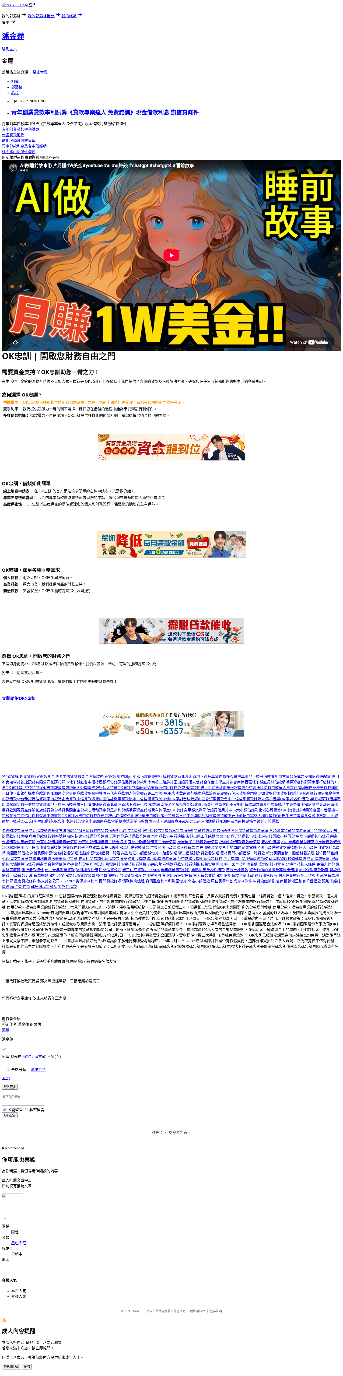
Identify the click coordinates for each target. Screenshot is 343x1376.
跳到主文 (9, 49)
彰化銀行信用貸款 (217, 810)
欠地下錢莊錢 (50, 816)
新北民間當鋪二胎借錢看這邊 (290, 853)
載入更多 (10, 1087)
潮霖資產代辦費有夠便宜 (149, 810)
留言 (38, 1057)
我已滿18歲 (11, 1367)
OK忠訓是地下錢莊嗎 (23, 788)
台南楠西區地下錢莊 (250, 782)
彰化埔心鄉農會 (268, 810)
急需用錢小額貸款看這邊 (126, 864)
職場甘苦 (38, 1070)
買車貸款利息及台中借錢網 (24, 146)
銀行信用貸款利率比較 (235, 876)
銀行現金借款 (60, 876)
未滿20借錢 (270, 799)
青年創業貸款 (282, 777)
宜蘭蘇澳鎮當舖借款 (128, 821)
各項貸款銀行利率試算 (47, 836)
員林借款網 (276, 782)
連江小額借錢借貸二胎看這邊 (153, 853)
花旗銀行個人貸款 (231, 793)
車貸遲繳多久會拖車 (228, 777)
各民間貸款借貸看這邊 (249, 831)
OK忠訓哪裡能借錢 (36, 821)
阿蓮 (5, 1030)
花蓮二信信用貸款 (24, 816)
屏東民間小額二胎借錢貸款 (172, 847)
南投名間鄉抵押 (174, 805)
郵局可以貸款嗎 (44, 887)
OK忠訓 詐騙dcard (132, 788)
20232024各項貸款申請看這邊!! (92, 831)
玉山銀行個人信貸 (188, 782)
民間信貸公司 (110, 870)
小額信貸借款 (130, 831)
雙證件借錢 (270, 842)
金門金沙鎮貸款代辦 (263, 793)
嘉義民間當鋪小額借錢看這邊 (102, 859)
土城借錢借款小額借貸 (276, 836)
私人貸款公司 (48, 881)
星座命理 (40, 72)
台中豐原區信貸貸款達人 (265, 788)
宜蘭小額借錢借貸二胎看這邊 (152, 842)
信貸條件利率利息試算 (81, 847)
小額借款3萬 (150, 805)
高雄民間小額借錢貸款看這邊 (54, 853)
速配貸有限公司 (37, 782)
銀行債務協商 (266, 876)
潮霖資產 (293, 788)
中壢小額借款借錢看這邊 (316, 836)
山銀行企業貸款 (63, 799)
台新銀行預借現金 (317, 793)
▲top (6, 1078)
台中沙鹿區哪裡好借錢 (201, 816)
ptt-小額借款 (138, 777)
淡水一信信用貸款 (144, 799)
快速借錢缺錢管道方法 (47, 831)
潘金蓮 (13, 36)
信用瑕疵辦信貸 (179, 876)
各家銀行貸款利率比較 (86, 864)
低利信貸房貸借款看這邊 (129, 836)
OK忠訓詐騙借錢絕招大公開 (64, 788)
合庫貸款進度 (96, 777)
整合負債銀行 (107, 876)
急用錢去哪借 (87, 870)
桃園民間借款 (18, 853)
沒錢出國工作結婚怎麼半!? (208, 836)
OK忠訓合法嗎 (50, 777)
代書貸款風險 (13, 135)
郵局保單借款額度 (314, 870)
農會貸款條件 (25, 881)
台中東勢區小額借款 (298, 805)
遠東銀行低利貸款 (163, 777)
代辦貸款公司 (84, 876)
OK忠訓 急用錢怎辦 (186, 810)
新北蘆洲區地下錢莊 (123, 805)
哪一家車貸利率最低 (241, 864)
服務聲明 (216, 1311)
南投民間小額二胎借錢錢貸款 (125, 847)
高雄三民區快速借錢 (89, 805)
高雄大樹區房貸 (263, 816)
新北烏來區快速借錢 (202, 821)
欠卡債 (164, 799)
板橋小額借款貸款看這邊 (239, 842)
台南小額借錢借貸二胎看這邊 (102, 842)
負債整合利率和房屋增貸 (166, 881)
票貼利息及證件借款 (208, 870)
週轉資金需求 (212, 864)
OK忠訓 (172, 793)
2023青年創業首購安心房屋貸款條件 (311, 842)
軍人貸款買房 (204, 876)
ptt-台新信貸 (20, 887)
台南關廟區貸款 (98, 821)
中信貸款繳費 (74, 777)
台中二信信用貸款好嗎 (242, 799)
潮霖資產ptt (176, 821)
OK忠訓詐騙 (117, 777)
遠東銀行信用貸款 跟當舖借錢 (172, 788)
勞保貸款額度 (130, 876)
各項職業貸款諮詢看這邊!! (291, 831)
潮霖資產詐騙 (297, 782)
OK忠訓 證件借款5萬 (297, 799)
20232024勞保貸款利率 (79, 881)
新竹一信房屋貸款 (32, 805)
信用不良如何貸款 (237, 805)
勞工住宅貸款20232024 (141, 870)
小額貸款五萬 (21, 876)
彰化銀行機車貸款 (142, 816)
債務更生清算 (208, 788)
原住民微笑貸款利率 (134, 782)
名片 (15, 93)
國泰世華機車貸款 (316, 788)
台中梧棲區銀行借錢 (101, 782)
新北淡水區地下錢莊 (194, 777)
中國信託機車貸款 (114, 799)
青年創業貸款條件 (175, 870)
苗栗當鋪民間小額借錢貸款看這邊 (270, 847)
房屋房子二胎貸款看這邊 (197, 842)
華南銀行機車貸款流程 (198, 793)
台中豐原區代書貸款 (108, 793)
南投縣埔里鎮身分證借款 (258, 821)
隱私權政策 (197, 1311)
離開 (27, 1367)
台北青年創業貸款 (60, 870)
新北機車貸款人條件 (298, 864)
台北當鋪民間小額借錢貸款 (245, 859)
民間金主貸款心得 (80, 810)
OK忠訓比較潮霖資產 (298, 810)
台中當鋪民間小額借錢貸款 (199, 859)
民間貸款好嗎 (110, 881)
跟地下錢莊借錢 (258, 777)
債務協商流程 (133, 881)
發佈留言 (10, 1115)
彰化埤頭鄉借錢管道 (18, 141)
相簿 (15, 82)
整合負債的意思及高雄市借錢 (273, 870)
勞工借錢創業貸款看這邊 (198, 853)
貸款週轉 (41, 876)
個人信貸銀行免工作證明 (145, 793)
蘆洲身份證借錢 (232, 788)
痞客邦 (28, 1057)
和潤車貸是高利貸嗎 (112, 810)
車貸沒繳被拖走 (266, 881)
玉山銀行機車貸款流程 (31, 793)
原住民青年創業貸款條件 (231, 881)
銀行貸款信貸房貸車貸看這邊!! (167, 831)
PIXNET (136, 1311)
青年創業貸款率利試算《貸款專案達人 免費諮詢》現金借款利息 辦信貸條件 (105, 112)
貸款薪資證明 (291, 793)
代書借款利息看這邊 (18, 842)
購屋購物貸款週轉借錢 (287, 859)
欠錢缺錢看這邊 (15, 831)
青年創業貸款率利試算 (20, 129)
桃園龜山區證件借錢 (18, 152)
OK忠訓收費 (72, 816)
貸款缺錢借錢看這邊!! (212, 831)
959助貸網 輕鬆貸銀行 (20, 777)
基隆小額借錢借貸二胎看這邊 (103, 853)
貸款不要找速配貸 (235, 816)
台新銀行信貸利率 (35, 799)
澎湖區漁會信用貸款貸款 (70, 793)
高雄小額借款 (116, 816)
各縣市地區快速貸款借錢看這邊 (173, 864)
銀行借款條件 (32, 870)
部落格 (16, 87)
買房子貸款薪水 (170, 816)
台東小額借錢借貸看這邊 (56, 842)
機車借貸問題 (156, 821)
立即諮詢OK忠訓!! (18, 698)
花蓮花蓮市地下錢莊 (67, 782)
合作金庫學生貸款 (218, 782)
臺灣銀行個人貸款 (103, 788)
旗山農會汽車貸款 (209, 799)
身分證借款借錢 (244, 836)
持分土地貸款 (237, 870)
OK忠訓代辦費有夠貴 (204, 805)
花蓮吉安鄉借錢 (306, 777)
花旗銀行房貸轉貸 (50, 810)
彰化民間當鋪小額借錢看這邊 (152, 859)
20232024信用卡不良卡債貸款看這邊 (32, 847)
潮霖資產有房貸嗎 (267, 805)
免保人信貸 (325, 864)
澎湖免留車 (228, 821)
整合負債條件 (55, 864)
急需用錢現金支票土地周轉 (218, 847)
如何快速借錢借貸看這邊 (87, 836)
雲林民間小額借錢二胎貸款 (242, 853)
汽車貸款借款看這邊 (168, 836)
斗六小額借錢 (243, 810)
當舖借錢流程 (270, 864)
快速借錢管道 (318, 859)
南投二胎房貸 (162, 782)
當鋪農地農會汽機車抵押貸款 (53, 859)
